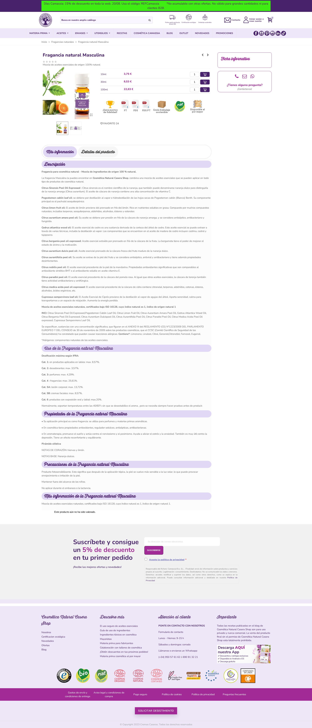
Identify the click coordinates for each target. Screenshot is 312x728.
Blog (43, 649)
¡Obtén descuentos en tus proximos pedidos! (124, 651)
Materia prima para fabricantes (116, 643)
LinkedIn (278, 33)
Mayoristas (106, 639)
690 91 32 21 (190, 657)
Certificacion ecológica (53, 636)
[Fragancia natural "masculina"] (91, 115)
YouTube (261, 33)
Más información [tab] (60, 152)
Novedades (47, 641)
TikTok (283, 33)
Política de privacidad (203, 694)
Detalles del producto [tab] (98, 152)
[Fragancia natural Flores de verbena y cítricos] (207, 54)
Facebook (256, 33)
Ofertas (45, 645)
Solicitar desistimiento (156, 711)
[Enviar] (149, 20)
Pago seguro (140, 694)
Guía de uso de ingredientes (115, 630)
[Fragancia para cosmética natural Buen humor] (202, 54)
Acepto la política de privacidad (166, 559)
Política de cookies (172, 694)
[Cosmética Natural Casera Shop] (45, 20)
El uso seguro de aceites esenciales (119, 626)
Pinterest (267, 33)
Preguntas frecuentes (234, 694)
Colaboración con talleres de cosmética (121, 647)
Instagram (272, 33)
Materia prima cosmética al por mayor (120, 656)
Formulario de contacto (170, 632)
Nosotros (46, 632)
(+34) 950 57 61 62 (169, 657)
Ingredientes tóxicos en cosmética (118, 634)
